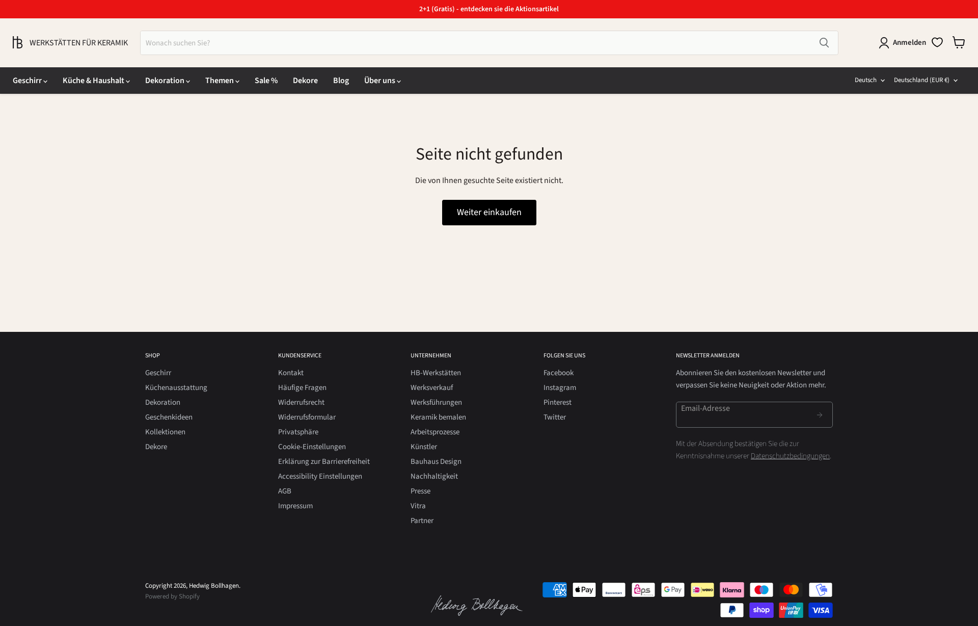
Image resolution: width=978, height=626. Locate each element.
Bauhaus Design (436, 461)
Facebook (559, 373)
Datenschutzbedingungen (790, 456)
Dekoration (165, 80)
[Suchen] (824, 43)
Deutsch (866, 80)
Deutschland (921, 80)
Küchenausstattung (176, 387)
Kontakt (291, 373)
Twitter (555, 417)
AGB (284, 491)
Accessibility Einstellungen (320, 476)
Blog (341, 80)
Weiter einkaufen (489, 212)
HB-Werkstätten (436, 373)
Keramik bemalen (438, 417)
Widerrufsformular (307, 417)
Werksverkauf (432, 387)
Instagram (560, 387)
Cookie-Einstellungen (312, 446)
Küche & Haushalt (94, 80)
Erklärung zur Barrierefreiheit (324, 461)
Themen (220, 80)
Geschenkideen (169, 417)
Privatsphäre (298, 432)
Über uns (380, 80)
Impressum (295, 506)
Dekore (305, 80)
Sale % (266, 80)
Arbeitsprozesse (435, 432)
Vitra (418, 506)
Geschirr (28, 80)
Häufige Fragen (302, 387)
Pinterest (558, 402)
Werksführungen (436, 402)
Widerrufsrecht (301, 402)
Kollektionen (165, 432)
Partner (422, 520)
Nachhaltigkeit (434, 476)
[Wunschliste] (937, 42)
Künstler (424, 446)
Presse (420, 491)
